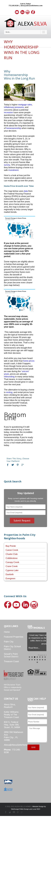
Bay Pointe (11, 546)
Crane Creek (12, 566)
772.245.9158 (14, 6)
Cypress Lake (12, 570)
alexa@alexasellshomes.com (31, 6)
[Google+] (22, 465)
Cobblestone (12, 558)
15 (37, 662)
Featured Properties (13, 637)
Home (7, 632)
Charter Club (12, 554)
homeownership (13, 128)
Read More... (34, 648)
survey (7, 165)
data (26, 191)
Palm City (8, 641)
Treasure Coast (11, 661)
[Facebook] (8, 465)
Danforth (10, 574)
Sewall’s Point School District (11, 655)
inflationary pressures (14, 107)
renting (9, 392)
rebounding (9, 376)
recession (8, 112)
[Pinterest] (17, 465)
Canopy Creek (12, 562)
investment (13, 170)
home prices (28, 361)
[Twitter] (13, 465)
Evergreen (10, 578)
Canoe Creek (12, 550)
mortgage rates (25, 105)
